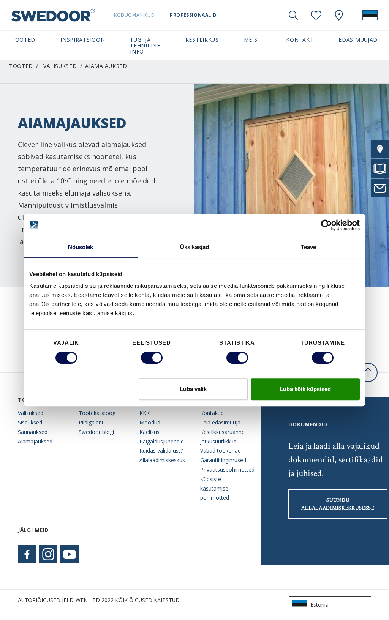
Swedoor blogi (96, 431)
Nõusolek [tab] (80, 247)
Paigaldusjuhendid (161, 441)
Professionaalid (193, 15)
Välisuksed (60, 65)
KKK (144, 412)
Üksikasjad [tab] (194, 247)
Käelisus (149, 431)
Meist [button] (252, 39)
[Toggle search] (293, 15)
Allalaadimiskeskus (162, 460)
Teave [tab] (308, 247)
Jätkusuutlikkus (218, 441)
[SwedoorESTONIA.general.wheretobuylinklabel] (338, 15)
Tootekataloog (97, 412)
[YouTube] (69, 554)
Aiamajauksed (35, 441)
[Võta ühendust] (380, 188)
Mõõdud (149, 422)
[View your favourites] (316, 15)
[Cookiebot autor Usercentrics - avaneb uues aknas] (326, 225)
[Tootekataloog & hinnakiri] (380, 168)
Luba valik (193, 389)
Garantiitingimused (223, 460)
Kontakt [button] (299, 39)
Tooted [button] (23, 39)
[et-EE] (370, 15)
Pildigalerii (91, 422)
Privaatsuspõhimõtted (225, 469)
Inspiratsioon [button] (82, 39)
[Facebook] (27, 554)
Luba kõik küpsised (305, 389)
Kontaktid (212, 412)
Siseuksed (30, 422)
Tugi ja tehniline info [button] (145, 45)
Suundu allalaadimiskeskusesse (337, 504)
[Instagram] (48, 554)
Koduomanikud (134, 15)
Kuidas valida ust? (161, 450)
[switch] (152, 358)
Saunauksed (32, 431)
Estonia (319, 604)
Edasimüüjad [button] (358, 39)
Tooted (21, 65)
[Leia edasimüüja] (380, 149)
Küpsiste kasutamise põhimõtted (214, 488)
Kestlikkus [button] (202, 39)
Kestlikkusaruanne (222, 431)
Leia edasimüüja (220, 422)
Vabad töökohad (220, 450)
